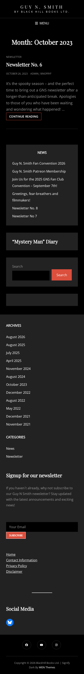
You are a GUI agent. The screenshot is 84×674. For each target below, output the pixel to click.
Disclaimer (14, 571)
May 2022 (13, 408)
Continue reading (25, 117)
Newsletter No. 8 (25, 208)
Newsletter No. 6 (24, 64)
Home (10, 554)
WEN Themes (47, 667)
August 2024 (15, 376)
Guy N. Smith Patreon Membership (39, 171)
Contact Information (21, 560)
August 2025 (15, 345)
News (42, 152)
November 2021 (18, 424)
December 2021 (18, 416)
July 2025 (13, 353)
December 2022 (18, 392)
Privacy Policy (16, 566)
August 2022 (15, 400)
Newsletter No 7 (24, 216)
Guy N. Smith (42, 7)
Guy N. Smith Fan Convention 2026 (38, 163)
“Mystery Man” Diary (35, 241)
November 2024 (18, 368)
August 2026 (15, 337)
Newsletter (13, 57)
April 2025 (13, 360)
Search (17, 266)
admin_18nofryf (40, 73)
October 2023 (16, 384)
